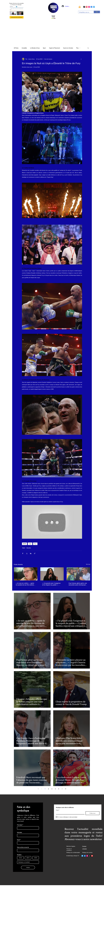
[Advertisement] (49, 909)
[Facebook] (91, 7)
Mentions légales (70, 846)
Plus (77, 48)
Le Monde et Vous (35, 48)
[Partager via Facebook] (22, 553)
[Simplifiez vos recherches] (97, 12)
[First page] (38, 788)
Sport (44, 48)
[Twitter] (94, 7)
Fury (35, 543)
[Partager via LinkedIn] (30, 553)
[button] (80, 6)
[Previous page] (41, 788)
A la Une (28, 547)
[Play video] (52, 522)
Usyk (30, 543)
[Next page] (62, 788)
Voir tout (88, 564)
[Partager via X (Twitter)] (26, 553)
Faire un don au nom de (23, 847)
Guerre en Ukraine (68, 48)
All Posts (16, 48)
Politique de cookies (87, 852)
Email (58, 810)
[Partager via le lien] (34, 553)
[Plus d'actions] (81, 59)
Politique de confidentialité (73, 852)
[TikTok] (84, 7)
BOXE (24, 543)
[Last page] (65, 788)
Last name (19, 832)
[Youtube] (86, 7)
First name (20, 825)
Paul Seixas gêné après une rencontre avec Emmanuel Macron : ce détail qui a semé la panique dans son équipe (78, 584)
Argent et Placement (54, 48)
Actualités (24, 48)
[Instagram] (89, 7)
